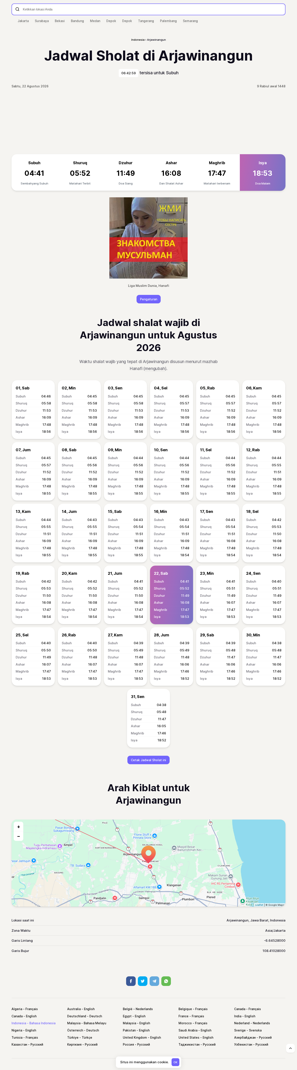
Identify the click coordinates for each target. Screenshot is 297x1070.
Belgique (185, 1009)
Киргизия (74, 1044)
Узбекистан (243, 1044)
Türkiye (72, 1037)
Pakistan (129, 1030)
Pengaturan (148, 299)
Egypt (127, 1016)
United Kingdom (135, 1037)
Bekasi (60, 21)
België (127, 1009)
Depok (111, 21)
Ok (175, 1062)
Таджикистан (189, 1044)
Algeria (17, 1009)
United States (189, 1037)
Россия (128, 1044)
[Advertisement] (148, 121)
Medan (95, 21)
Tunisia (17, 1037)
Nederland (242, 1023)
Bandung (77, 21)
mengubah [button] (155, 368)
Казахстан (19, 1044)
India (237, 1016)
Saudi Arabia (188, 1030)
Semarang (190, 21)
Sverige (240, 1030)
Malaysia (73, 1023)
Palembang (168, 21)
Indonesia (19, 1023)
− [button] (18, 836)
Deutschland (76, 1016)
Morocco (185, 1023)
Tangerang (146, 21)
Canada (239, 1009)
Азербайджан (245, 1037)
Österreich (75, 1030)
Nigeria (17, 1030)
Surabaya (42, 21)
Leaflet (259, 904)
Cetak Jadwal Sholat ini (148, 760)
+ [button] (18, 826)
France (184, 1016)
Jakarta (23, 21)
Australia (74, 1009)
